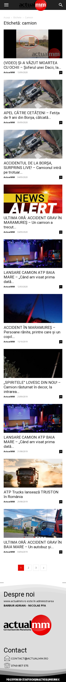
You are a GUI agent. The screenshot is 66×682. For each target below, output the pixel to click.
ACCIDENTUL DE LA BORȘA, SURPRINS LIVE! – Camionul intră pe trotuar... (32, 167)
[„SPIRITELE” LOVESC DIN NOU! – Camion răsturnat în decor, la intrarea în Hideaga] (33, 363)
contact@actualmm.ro (29, 658)
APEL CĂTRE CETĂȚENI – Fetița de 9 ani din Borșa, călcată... (32, 115)
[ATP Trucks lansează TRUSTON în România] (33, 473)
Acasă (7, 17)
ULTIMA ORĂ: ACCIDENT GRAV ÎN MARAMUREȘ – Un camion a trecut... (33, 222)
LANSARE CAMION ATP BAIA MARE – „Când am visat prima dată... (29, 277)
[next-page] (44, 568)
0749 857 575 (19, 665)
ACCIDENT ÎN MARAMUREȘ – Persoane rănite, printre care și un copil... (32, 332)
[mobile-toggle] (6, 5)
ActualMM (9, 72)
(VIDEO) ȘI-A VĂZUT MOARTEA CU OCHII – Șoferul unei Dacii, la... (32, 65)
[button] (61, 5)
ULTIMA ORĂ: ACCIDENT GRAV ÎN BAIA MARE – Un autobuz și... (33, 544)
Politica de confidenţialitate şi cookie (33, 679)
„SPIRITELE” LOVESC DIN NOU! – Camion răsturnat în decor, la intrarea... (32, 387)
